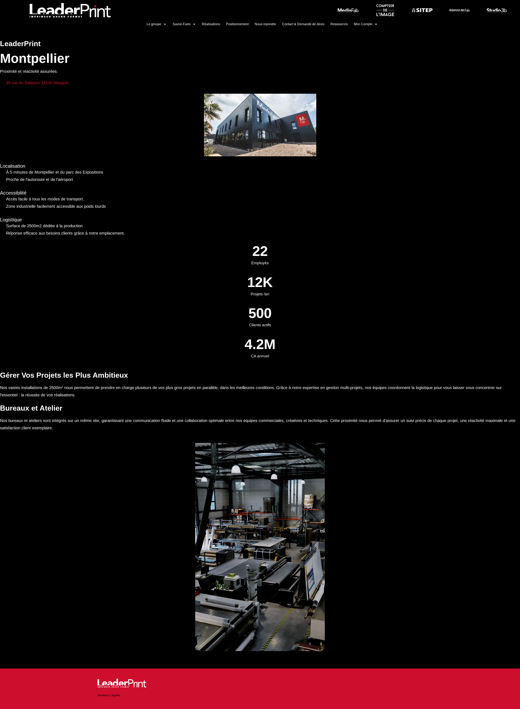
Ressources (339, 24)
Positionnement (237, 24)
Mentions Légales (109, 695)
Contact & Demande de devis (303, 24)
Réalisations (211, 24)
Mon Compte (363, 24)
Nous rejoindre (265, 24)
